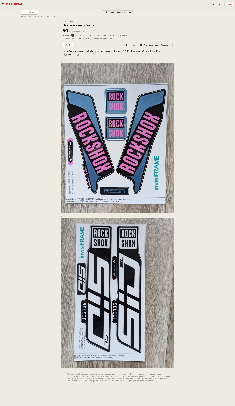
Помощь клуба (157, 378)
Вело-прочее (68, 21)
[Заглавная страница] (14, 1)
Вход (229, 4)
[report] (155, 45)
